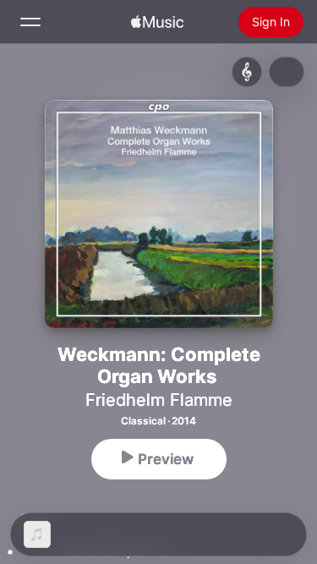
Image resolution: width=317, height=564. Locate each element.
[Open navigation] (30, 22)
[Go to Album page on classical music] (247, 72)
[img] (157, 22)
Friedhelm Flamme (158, 400)
